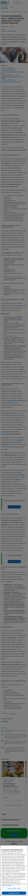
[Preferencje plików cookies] (1, 894)
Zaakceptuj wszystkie (14, 893)
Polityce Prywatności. (14, 885)
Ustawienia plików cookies (14, 888)
